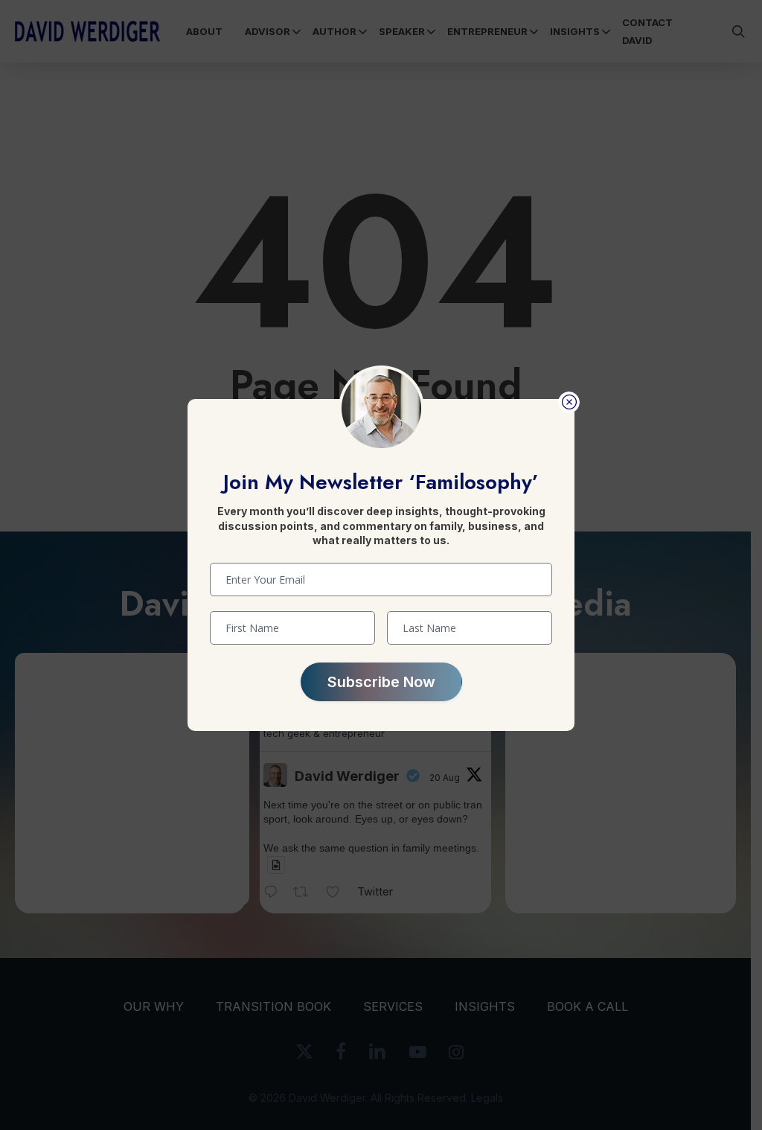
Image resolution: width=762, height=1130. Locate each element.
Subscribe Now (381, 682)
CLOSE (569, 402)
